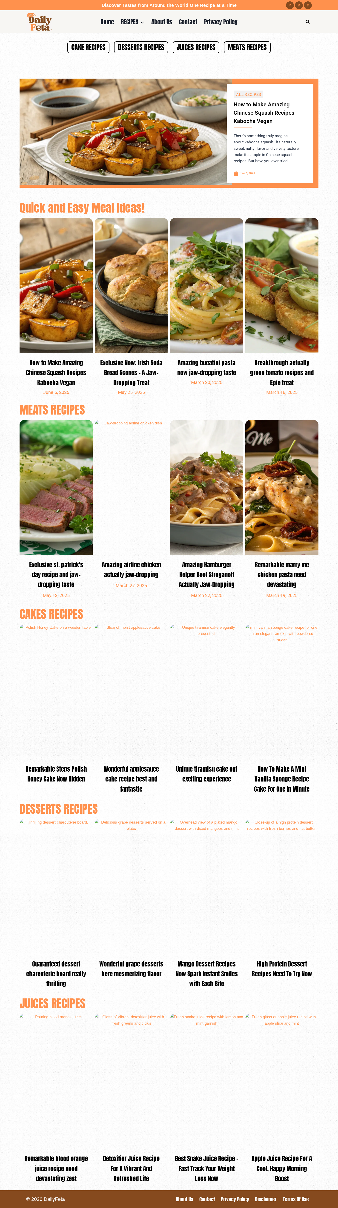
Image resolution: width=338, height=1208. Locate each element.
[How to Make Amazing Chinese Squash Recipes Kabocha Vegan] (126, 132)
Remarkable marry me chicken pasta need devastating (282, 574)
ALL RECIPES (248, 94)
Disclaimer (266, 1199)
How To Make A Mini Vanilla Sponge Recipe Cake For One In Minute (281, 778)
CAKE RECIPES (88, 47)
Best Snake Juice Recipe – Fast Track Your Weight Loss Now (206, 1168)
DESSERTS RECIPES (141, 47)
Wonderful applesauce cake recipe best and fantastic (131, 778)
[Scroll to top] (326, 1201)
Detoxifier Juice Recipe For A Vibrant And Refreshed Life (131, 1168)
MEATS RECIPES (247, 47)
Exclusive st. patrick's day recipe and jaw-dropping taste (56, 574)
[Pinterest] (308, 5)
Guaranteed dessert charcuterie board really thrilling (56, 973)
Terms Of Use (296, 1199)
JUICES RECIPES (196, 47)
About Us (161, 21)
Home (107, 21)
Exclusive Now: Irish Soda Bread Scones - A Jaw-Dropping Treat (131, 372)
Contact (188, 21)
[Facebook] (290, 5)
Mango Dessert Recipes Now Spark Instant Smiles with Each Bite (207, 973)
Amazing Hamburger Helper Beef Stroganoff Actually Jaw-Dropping (207, 574)
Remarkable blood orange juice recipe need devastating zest (56, 1168)
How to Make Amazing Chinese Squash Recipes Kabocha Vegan (264, 112)
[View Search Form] (308, 22)
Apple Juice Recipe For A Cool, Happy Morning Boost (282, 1168)
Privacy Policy (221, 21)
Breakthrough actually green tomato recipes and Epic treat (282, 372)
